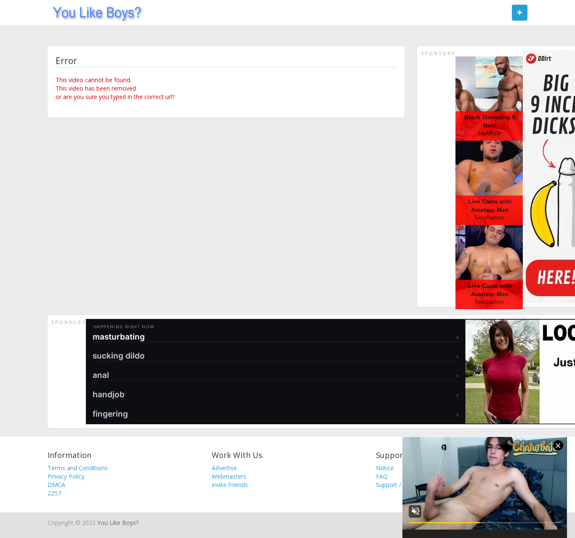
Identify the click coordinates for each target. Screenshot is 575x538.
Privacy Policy (66, 476)
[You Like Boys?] (94, 12)
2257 (54, 493)
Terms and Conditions (78, 468)
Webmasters (229, 476)
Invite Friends (230, 485)
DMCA (56, 485)
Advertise (224, 468)
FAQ (382, 476)
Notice (385, 468)
